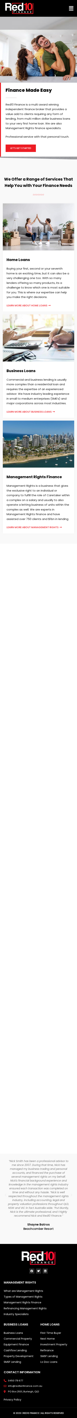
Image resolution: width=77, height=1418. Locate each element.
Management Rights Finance (34, 476)
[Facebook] (31, 1271)
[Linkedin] (45, 1271)
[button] (71, 8)
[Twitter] (38, 1271)
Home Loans (18, 259)
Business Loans (21, 370)
